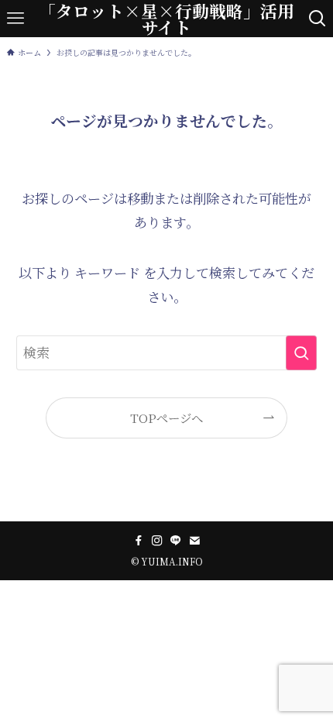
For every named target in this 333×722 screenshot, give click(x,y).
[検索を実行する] (301, 352)
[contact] (194, 541)
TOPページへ (166, 417)
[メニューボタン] (15, 18)
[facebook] (139, 541)
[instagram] (157, 541)
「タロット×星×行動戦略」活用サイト (166, 19)
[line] (176, 541)
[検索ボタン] (317, 18)
